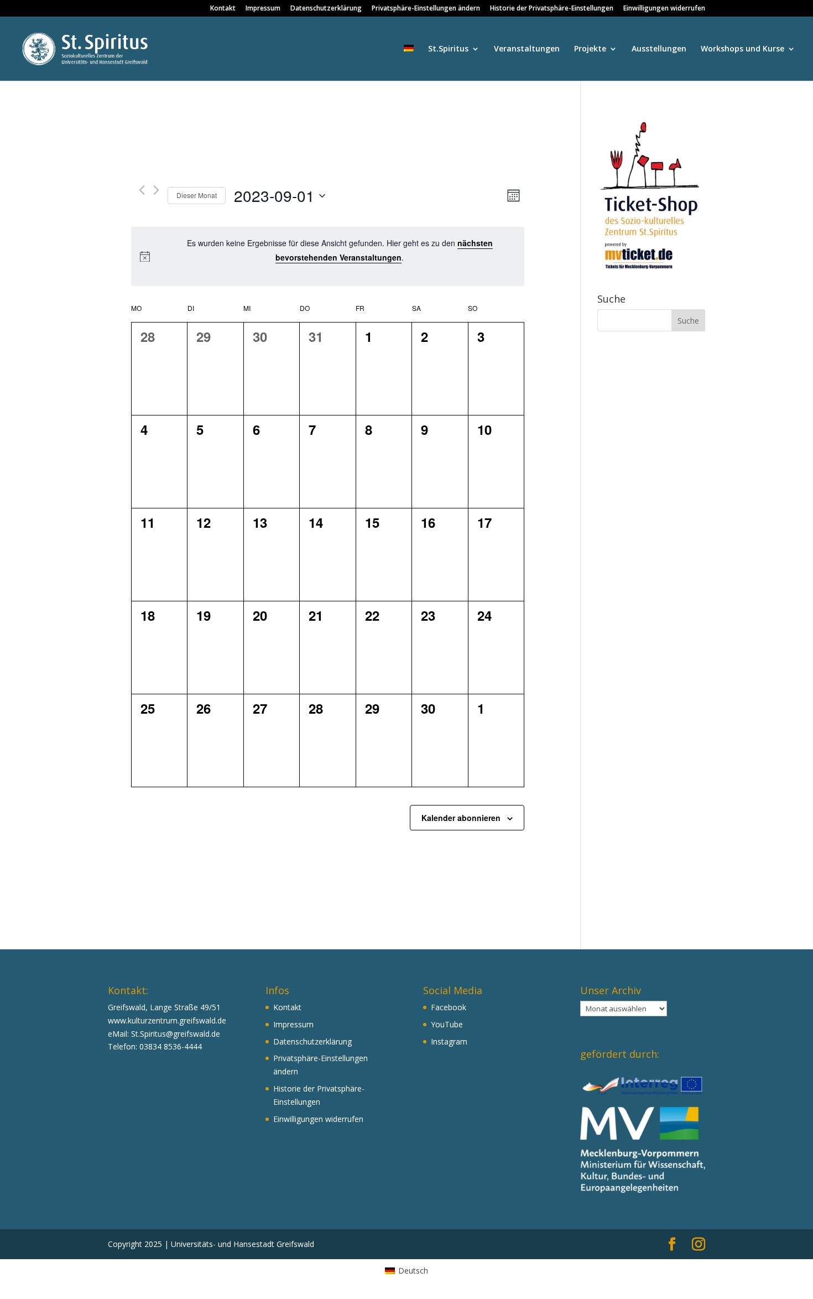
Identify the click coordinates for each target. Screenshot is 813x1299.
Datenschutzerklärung (326, 9)
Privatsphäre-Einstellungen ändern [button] (426, 9)
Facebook (448, 1007)
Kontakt (223, 9)
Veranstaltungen (527, 49)
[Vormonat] (142, 190)
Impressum (263, 9)
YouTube (447, 1024)
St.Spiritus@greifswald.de (175, 1033)
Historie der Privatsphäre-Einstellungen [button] (551, 9)
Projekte (590, 49)
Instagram (449, 1041)
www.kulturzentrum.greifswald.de (167, 1020)
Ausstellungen (659, 49)
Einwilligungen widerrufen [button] (664, 9)
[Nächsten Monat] (156, 190)
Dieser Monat (196, 195)
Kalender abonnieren (461, 817)
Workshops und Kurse (742, 49)
